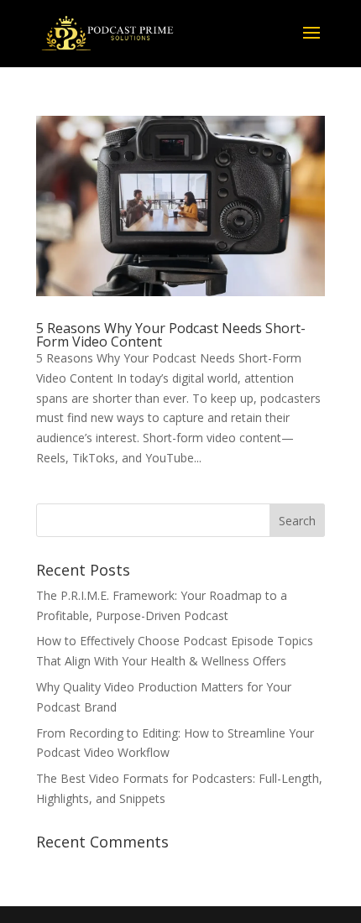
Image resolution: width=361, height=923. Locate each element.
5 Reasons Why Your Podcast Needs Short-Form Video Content (171, 335)
